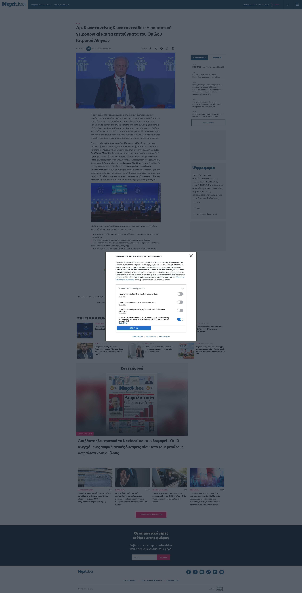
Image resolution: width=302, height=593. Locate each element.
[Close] (192, 256)
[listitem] (151, 289)
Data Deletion (138, 337)
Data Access (151, 337)
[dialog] (151, 296)
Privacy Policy (164, 337)
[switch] (180, 294)
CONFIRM (134, 328)
